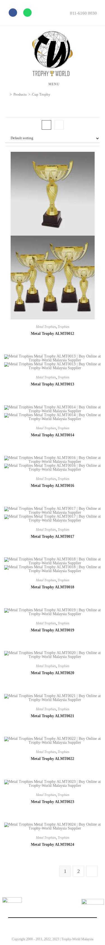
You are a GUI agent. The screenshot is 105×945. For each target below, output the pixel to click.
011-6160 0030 (83, 13)
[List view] (59, 125)
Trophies (63, 327)
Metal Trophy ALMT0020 (52, 673)
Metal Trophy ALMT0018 (52, 587)
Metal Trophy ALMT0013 (52, 384)
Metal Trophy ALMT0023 (52, 802)
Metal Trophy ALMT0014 (52, 435)
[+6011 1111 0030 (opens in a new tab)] (92, 910)
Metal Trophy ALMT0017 (52, 536)
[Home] (6, 94)
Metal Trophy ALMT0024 (52, 844)
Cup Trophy (41, 94)
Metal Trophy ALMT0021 (52, 716)
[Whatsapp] (27, 12)
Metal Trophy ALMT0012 (52, 333)
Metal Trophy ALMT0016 (52, 486)
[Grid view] (46, 125)
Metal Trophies (46, 327)
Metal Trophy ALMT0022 (52, 759)
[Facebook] (13, 12)
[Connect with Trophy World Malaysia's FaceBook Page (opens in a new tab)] (12, 907)
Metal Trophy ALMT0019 (52, 630)
